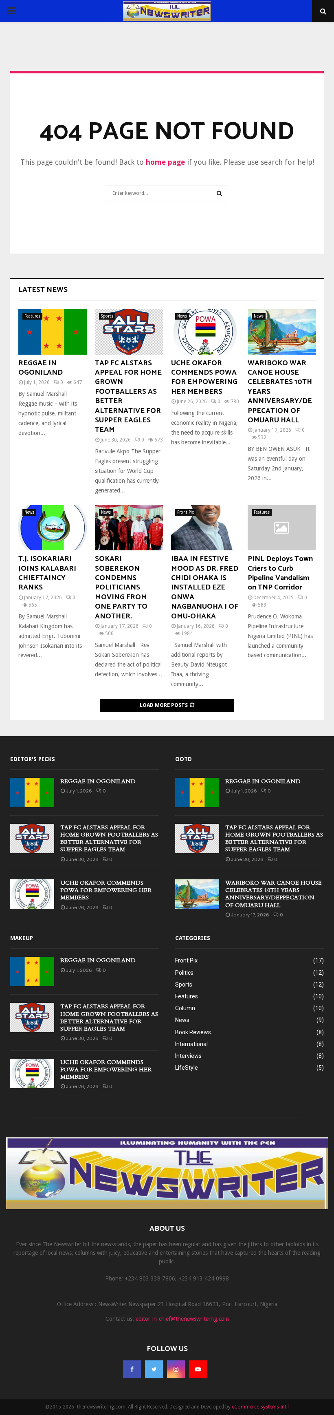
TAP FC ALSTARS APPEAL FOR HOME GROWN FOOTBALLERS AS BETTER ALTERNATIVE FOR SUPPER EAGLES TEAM (128, 396)
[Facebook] (132, 1369)
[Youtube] (198, 1369)
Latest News (43, 290)
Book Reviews (193, 1032)
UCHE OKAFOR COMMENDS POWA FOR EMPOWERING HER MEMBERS (204, 377)
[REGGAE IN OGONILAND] (52, 332)
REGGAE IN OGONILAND (40, 368)
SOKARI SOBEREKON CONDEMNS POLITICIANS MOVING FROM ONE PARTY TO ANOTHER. (121, 587)
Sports (107, 316)
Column (185, 1008)
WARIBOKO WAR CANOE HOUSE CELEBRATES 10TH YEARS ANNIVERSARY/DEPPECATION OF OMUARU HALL (273, 894)
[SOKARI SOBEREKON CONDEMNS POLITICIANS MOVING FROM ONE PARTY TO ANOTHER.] (129, 528)
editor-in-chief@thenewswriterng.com (182, 1319)
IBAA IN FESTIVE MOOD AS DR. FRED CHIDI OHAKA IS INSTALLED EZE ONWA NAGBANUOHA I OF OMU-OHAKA (204, 587)
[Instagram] (176, 1369)
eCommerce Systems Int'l (260, 1407)
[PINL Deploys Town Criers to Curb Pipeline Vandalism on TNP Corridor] (282, 528)
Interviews (188, 1056)
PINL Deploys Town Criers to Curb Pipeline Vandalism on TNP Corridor (280, 573)
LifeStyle (186, 1067)
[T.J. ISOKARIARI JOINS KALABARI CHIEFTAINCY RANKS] (52, 528)
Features (32, 316)
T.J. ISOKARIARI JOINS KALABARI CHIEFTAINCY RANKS (47, 573)
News (182, 316)
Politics (184, 972)
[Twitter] (154, 1369)
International (191, 1044)
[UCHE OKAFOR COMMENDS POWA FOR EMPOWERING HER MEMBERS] (205, 332)
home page (165, 162)
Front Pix (185, 512)
